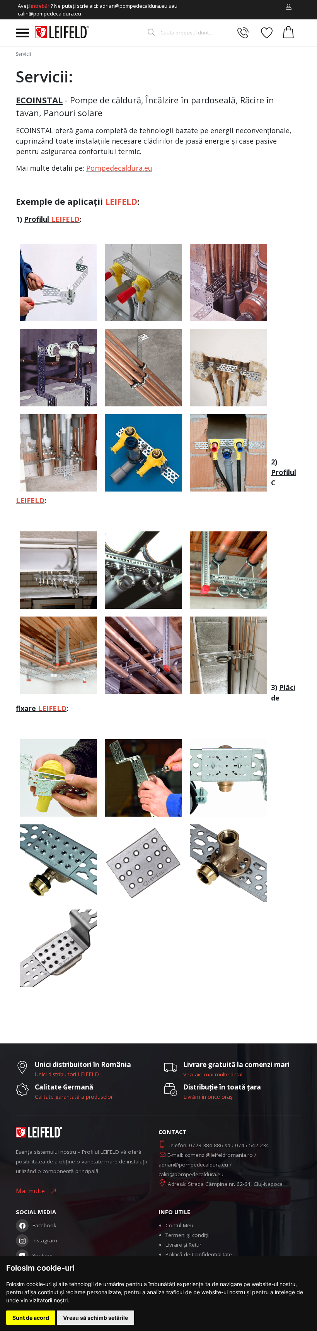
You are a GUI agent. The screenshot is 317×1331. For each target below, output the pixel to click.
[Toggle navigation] (22, 33)
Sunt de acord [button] (30, 1317)
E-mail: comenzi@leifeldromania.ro (210, 1154)
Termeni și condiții (187, 1235)
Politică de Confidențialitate (198, 1254)
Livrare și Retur (183, 1244)
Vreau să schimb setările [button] (95, 1317)
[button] (288, 7)
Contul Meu (179, 1225)
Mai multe (32, 1191)
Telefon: (178, 1145)
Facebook (44, 1225)
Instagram (44, 1240)
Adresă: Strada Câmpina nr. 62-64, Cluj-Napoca (225, 1183)
